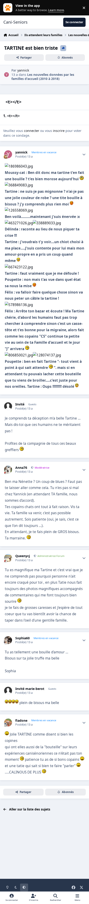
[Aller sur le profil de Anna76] (8, 470)
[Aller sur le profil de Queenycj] (8, 558)
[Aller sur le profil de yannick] (6, 74)
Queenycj (22, 556)
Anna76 (21, 468)
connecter (31, 130)
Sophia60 (22, 638)
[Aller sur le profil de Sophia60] (8, 640)
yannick (23, 70)
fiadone (21, 721)
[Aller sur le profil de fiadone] (8, 722)
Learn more (9, 8)
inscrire (59, 130)
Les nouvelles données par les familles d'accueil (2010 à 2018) (42, 76)
